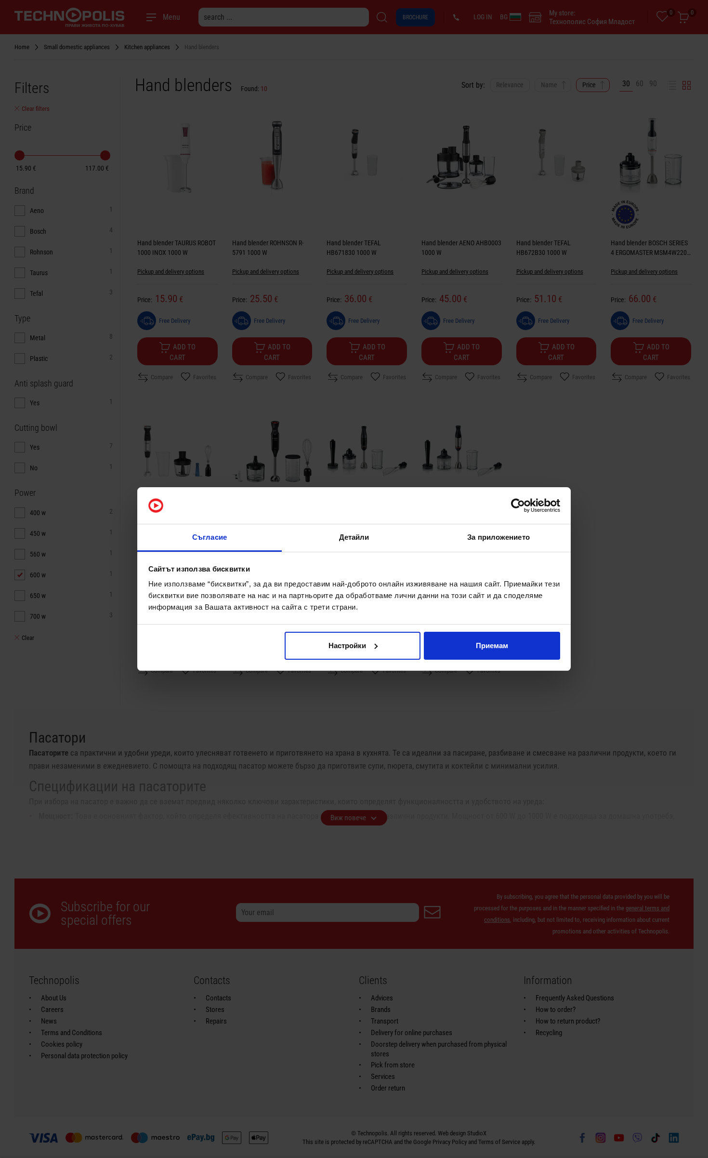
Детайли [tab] (354, 537)
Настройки (347, 645)
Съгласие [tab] (209, 537)
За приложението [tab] (498, 537)
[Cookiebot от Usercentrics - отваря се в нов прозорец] (518, 505)
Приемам (492, 645)
